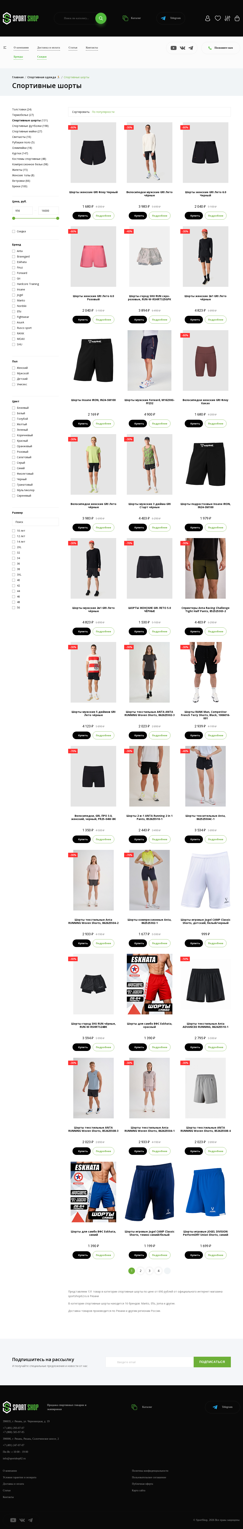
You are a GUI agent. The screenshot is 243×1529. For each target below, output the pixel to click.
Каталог (135, 18)
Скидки (42, 56)
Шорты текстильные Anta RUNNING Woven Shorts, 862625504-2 (93, 921)
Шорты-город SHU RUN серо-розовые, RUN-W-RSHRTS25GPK (149, 297)
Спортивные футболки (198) (30, 126)
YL (216, 488)
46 (163, 1001)
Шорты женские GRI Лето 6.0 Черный (205, 193)
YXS (195, 488)
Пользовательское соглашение (149, 1477)
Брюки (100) (19, 186)
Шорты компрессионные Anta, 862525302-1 (149, 921)
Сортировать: (81, 112)
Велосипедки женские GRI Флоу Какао (205, 401)
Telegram (175, 18)
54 (156, 1008)
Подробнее (103, 215)
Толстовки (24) (22, 109)
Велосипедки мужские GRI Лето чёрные (149, 193)
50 (142, 1008)
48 (170, 1001)
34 (129, 1001)
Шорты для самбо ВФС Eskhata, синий (93, 1233)
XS (195, 280)
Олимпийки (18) (22, 148)
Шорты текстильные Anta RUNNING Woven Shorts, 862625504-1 (150, 1129)
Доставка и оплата (48, 47)
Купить (83, 215)
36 (136, 1001)
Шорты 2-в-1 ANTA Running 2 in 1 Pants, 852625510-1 (149, 817)
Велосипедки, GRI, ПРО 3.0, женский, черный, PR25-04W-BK (93, 817)
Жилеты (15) (20, 170)
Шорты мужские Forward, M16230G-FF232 (150, 401)
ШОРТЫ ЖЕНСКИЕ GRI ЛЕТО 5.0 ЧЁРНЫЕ (149, 609)
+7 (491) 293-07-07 (13, 1428)
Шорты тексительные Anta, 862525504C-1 (205, 817)
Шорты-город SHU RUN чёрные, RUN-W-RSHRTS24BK (93, 1025)
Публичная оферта (142, 1483)
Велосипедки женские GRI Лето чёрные (93, 505)
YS (202, 488)
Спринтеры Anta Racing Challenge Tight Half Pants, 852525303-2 (205, 609)
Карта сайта (138, 1490)
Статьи (73, 47)
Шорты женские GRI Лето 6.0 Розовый (93, 297)
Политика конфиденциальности (150, 1470)
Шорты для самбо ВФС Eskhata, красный (149, 1025)
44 (156, 1001)
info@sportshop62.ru (14, 1458)
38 (142, 1001)
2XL (104, 696)
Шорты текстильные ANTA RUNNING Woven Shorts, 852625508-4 (206, 1129)
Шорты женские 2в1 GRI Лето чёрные (205, 297)
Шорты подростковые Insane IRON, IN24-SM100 (206, 505)
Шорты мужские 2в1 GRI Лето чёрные (93, 609)
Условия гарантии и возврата (19, 1477)
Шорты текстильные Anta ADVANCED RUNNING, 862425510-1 (205, 1025)
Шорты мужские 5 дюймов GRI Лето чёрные (93, 713)
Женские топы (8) (23, 175)
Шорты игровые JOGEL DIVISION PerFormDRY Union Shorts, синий (205, 1233)
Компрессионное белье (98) (30, 164)
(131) (30, 120)
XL (160, 176)
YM (209, 488)
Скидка (21, 231)
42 (86, 1216)
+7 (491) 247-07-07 (13, 1445)
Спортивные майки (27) (27, 131)
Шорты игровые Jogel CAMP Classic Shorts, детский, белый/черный (205, 921)
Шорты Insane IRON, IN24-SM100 (93, 400)
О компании (21, 47)
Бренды (18, 56)
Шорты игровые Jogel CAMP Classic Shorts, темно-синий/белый (149, 1233)
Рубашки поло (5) (23, 142)
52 (149, 1008)
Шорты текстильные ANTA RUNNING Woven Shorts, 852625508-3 (93, 1129)
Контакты (92, 47)
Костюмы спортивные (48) (29, 159)
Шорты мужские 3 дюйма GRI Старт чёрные (150, 505)
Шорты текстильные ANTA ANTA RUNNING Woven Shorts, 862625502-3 (150, 713)
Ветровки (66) (21, 181)
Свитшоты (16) (21, 137)
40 (149, 1001)
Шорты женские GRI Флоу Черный (93, 192)
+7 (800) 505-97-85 (13, 1432)
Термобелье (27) (23, 115)
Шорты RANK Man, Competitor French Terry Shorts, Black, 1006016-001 (205, 715)
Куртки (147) (20, 153)
